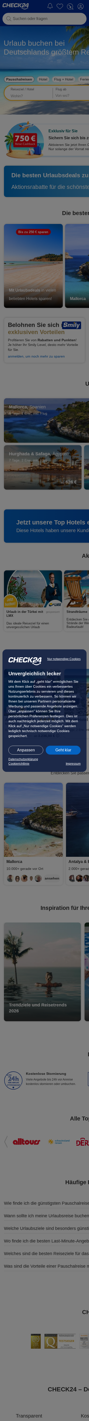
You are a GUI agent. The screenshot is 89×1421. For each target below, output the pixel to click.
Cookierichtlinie (18, 763)
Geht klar (63, 750)
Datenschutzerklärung (23, 759)
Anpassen (26, 750)
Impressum (73, 763)
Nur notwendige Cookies (64, 659)
